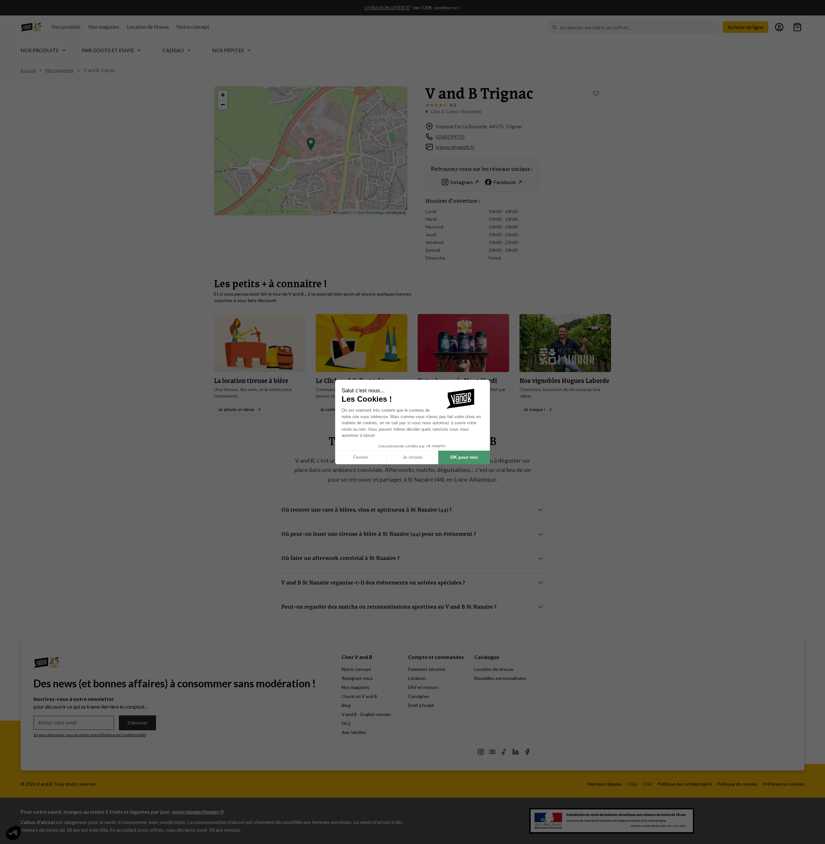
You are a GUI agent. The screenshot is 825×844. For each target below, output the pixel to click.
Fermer (360, 457)
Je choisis (412, 457)
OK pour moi (464, 457)
